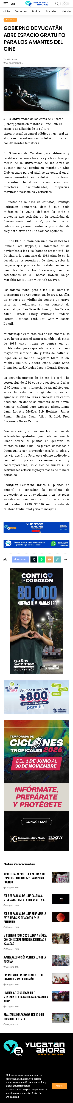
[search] (57, 4)
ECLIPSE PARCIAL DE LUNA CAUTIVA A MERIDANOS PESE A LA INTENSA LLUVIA (24, 898)
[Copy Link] (57, 559)
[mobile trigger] (7, 3)
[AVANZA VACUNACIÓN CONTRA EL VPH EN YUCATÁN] (60, 960)
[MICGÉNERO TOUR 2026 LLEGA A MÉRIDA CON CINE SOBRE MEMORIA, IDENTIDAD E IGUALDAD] (60, 938)
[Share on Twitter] (33, 559)
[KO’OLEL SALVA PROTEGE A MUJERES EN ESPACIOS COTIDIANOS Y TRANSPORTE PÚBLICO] (60, 877)
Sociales (10, 20)
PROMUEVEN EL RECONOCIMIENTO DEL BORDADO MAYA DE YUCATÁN (23, 977)
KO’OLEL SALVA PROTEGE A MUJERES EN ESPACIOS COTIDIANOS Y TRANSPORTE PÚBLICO (24, 878)
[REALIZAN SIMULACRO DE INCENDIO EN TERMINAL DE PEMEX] (60, 1018)
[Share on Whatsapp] (41, 559)
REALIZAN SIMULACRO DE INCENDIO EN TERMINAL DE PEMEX (24, 1016)
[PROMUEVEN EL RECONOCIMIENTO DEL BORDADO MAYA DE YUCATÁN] (60, 978)
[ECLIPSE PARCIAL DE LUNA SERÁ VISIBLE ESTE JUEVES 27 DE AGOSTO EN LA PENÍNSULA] (60, 917)
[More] (65, 559)
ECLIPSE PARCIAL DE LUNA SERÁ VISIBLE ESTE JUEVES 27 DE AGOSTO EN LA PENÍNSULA (25, 917)
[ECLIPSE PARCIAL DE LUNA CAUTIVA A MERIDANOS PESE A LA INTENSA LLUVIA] (60, 899)
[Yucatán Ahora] (36, 4)
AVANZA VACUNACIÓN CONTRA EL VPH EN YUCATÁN (25, 959)
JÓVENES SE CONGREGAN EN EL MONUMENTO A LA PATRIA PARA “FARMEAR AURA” (26, 997)
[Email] (49, 559)
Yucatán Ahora (10, 59)
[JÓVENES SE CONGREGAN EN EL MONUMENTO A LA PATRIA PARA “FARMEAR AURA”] (60, 996)
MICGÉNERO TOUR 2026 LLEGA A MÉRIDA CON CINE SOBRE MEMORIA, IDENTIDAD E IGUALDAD (25, 939)
